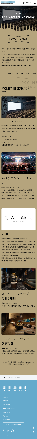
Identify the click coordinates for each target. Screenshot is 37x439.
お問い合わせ (6, 404)
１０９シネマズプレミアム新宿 (13, 377)
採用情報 (5, 401)
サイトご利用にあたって (9, 408)
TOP (4, 377)
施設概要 (5, 397)
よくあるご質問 (6, 420)
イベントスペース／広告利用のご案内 (13, 424)
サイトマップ (6, 416)
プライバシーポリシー (8, 412)
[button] (24, 121)
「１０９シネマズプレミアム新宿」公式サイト (18, 73)
